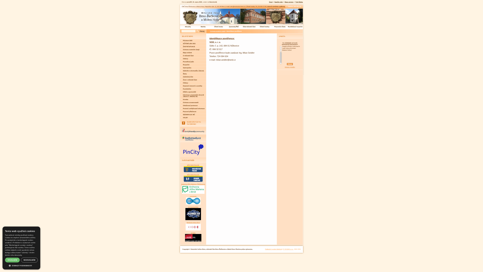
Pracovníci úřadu (280, 26)
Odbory (185, 58)
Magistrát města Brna (193, 222)
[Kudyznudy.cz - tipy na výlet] (191, 140)
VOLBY (185, 117)
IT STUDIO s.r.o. (288, 249)
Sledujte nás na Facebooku (194, 123)
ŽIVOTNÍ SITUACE (189, 46)
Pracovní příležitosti (189, 111)
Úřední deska (218, 26)
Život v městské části (190, 80)
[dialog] (21, 248)
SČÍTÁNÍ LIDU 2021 (189, 43)
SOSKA (193, 233)
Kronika (185, 99)
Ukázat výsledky (290, 67)
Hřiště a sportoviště (189, 92)
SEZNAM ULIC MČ (189, 114)
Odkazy (185, 83)
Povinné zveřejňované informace (194, 108)
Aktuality (188, 26)
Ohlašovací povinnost (190, 105)
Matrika (203, 26)
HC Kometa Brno (193, 207)
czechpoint (193, 196)
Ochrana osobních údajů (191, 49)
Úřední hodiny (264, 26)
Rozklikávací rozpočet (295, 26)
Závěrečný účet (188, 77)
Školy (185, 74)
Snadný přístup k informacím (291, 46)
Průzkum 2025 (187, 40)
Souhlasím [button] (12, 260)
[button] (21, 265)
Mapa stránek (187, 52)
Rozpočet (186, 64)
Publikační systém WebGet (273, 249)
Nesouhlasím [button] (29, 260)
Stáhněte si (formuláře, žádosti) (193, 71)
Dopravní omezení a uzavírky (192, 86)
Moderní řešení (287, 50)
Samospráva (187, 68)
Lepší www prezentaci (289, 48)
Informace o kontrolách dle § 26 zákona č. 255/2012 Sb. (193, 95)
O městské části (188, 55)
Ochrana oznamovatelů (190, 102)
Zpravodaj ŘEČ (234, 26)
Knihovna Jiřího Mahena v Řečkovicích (193, 184)
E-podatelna (187, 89)
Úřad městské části (249, 26)
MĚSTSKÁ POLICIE (193, 165)
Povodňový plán (188, 61)
